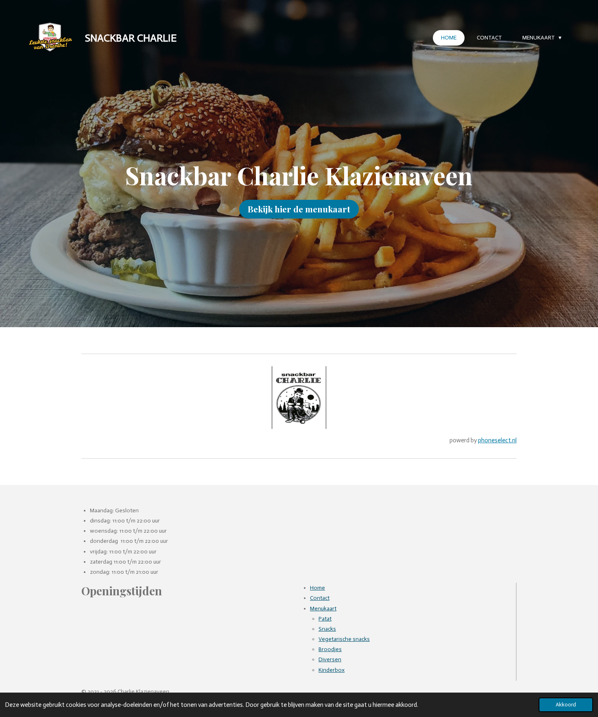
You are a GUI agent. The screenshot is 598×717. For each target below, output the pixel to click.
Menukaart (323, 608)
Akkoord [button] (566, 704)
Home (317, 587)
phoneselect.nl (497, 440)
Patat (325, 618)
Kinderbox (332, 670)
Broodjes (330, 649)
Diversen (330, 659)
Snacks (327, 628)
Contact (320, 598)
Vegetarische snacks (344, 639)
